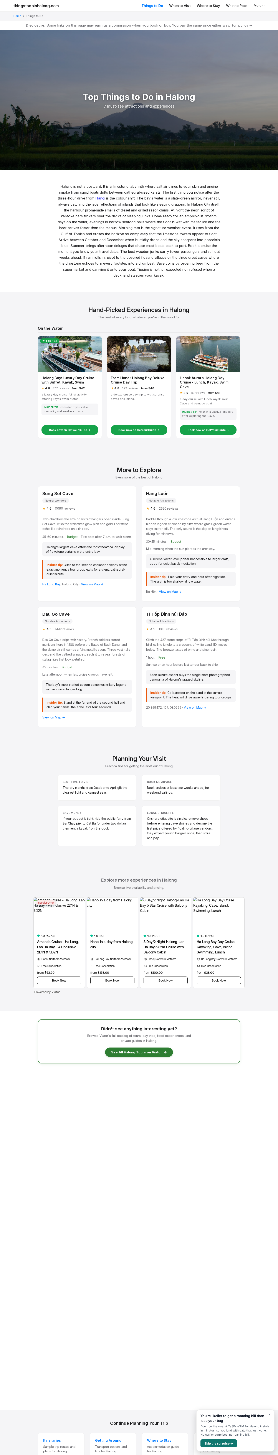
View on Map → (92, 584)
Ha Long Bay (51, 584)
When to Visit (180, 5)
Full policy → (242, 25)
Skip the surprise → (218, 1443)
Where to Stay (208, 5)
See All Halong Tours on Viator (139, 1052)
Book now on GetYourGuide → (69, 430)
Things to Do (152, 5)
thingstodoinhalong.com (36, 5)
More (257, 5)
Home (17, 16)
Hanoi (100, 198)
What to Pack (237, 5)
